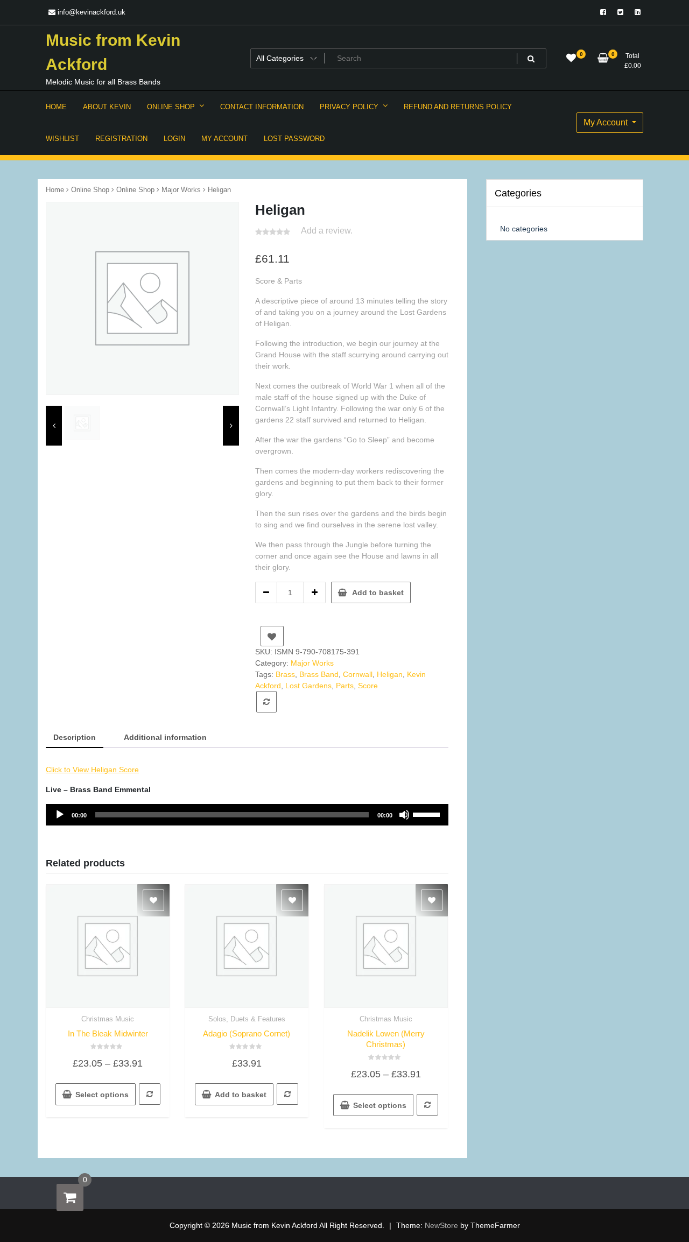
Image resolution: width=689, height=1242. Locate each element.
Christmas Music (107, 1019)
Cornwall (357, 674)
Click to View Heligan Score (92, 769)
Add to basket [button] (240, 1094)
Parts (345, 685)
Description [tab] (74, 737)
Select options (102, 1094)
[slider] (428, 813)
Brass (285, 674)
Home (55, 190)
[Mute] (404, 814)
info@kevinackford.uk (90, 12)
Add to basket (378, 592)
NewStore (441, 1225)
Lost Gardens (308, 685)
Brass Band (319, 674)
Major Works (181, 190)
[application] (247, 814)
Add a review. (327, 230)
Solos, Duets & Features (246, 1019)
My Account (606, 122)
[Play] (59, 814)
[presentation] (54, 426)
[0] (70, 1197)
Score (368, 685)
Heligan (390, 674)
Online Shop (90, 190)
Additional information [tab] (165, 737)
